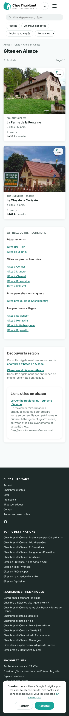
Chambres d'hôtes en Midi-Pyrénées (25, 542)
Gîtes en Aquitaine (14, 581)
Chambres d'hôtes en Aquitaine (22, 557)
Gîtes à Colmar (16, 266)
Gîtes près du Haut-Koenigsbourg (27, 300)
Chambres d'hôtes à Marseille (21, 615)
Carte (58, 74)
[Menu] (54, 6)
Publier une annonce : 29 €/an (21, 666)
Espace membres (14, 676)
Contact (8, 509)
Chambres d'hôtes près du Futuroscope (27, 635)
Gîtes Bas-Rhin (16, 246)
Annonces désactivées (17, 514)
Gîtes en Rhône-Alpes (16, 571)
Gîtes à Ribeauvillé (18, 281)
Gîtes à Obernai (16, 276)
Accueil (8, 44)
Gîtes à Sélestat (16, 285)
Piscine (12, 25)
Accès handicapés (19, 33)
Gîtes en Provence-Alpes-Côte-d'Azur (25, 561)
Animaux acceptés (35, 25)
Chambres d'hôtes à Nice (18, 620)
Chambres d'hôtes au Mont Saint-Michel (27, 625)
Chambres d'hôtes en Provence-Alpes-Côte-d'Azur (33, 537)
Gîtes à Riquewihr (17, 330)
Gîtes (17, 44)
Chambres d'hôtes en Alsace (25, 370)
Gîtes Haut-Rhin (17, 251)
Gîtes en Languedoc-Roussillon (21, 576)
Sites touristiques (13, 504)
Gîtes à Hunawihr (17, 320)
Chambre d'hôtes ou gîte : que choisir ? (26, 602)
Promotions (10, 499)
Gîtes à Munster (16, 271)
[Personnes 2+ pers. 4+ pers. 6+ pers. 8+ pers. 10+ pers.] (45, 33)
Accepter (44, 705)
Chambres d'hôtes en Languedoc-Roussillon (29, 552)
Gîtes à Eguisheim (18, 315)
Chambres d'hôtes (14, 489)
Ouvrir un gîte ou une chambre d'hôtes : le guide (31, 671)
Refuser (24, 705)
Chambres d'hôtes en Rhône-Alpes (24, 547)
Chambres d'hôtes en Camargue (22, 640)
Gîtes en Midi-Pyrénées (17, 566)
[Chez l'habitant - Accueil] (20, 6)
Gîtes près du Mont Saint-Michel (22, 649)
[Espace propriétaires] (44, 6)
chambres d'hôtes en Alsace (25, 364)
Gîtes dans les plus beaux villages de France (29, 645)
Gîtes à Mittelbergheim (21, 325)
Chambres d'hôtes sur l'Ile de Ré (22, 630)
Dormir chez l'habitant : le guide (22, 597)
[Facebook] (5, 521)
